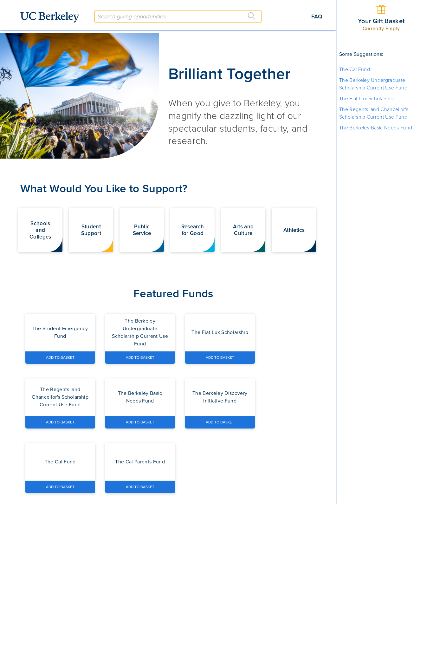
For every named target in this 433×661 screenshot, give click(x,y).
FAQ (316, 16)
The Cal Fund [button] (354, 69)
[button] (40, 230)
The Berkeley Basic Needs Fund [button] (375, 128)
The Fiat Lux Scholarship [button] (367, 98)
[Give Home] (52, 17)
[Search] (251, 16)
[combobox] (178, 16)
